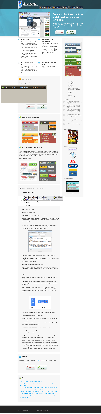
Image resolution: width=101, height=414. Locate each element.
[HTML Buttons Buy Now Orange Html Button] (47, 126)
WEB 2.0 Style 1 (71, 94)
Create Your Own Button (73, 88)
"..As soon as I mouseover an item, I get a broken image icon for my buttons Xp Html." (38, 391)
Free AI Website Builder (41, 411)
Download (46, 410)
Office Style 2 (70, 81)
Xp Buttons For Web (72, 91)
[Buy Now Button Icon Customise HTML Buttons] (72, 47)
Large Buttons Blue (72, 96)
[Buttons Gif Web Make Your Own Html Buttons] (30, 126)
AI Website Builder (59, 411)
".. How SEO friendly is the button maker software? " (31, 381)
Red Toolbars (71, 83)
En (37, 410)
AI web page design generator (77, 411)
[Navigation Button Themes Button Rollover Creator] (72, 71)
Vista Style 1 (70, 92)
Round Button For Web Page (74, 89)
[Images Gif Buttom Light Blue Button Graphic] (47, 137)
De (39, 410)
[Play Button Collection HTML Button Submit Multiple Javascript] (48, 171)
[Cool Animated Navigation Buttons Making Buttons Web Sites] (30, 137)
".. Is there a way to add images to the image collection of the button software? (37, 393)
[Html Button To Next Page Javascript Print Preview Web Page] (29, 171)
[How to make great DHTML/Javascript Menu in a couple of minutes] (34, 25)
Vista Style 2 (70, 86)
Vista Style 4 (70, 85)
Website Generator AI (68, 411)
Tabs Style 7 (70, 95)
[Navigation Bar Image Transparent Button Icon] (73, 194)
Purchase (42, 410)
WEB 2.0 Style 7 (71, 82)
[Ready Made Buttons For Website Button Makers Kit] (72, 59)
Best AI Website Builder (51, 411)
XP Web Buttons (26, 410)
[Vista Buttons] (29, 8)
